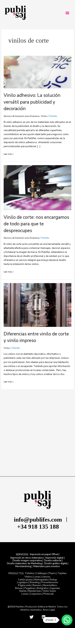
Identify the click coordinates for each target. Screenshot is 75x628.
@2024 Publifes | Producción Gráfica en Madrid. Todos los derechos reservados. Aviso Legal (38, 608)
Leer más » (9, 154)
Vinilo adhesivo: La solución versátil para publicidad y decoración (32, 102)
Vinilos (44, 116)
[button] (67, 13)
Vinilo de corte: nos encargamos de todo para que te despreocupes (36, 224)
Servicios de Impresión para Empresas (22, 116)
